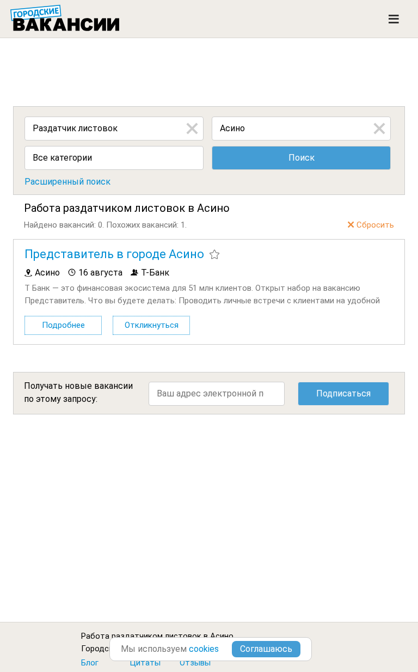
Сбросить (375, 225)
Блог (90, 663)
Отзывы (195, 663)
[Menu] (394, 19)
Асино (221, 636)
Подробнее (63, 325)
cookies (204, 649)
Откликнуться (152, 325)
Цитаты (145, 663)
